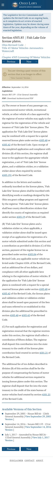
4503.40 (43, 140)
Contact (30, 460)
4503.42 (6, 144)
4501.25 (46, 394)
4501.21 (43, 352)
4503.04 (32, 254)
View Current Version (20, 77)
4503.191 (7, 175)
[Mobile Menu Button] (3, 5)
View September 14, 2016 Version (28, 428)
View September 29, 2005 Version (28, 418)
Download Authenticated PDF (20, 98)
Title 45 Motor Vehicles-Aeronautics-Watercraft (23, 49)
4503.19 (21, 216)
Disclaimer (16, 460)
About (39, 460)
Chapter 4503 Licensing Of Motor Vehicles (26, 57)
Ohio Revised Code (13, 45)
